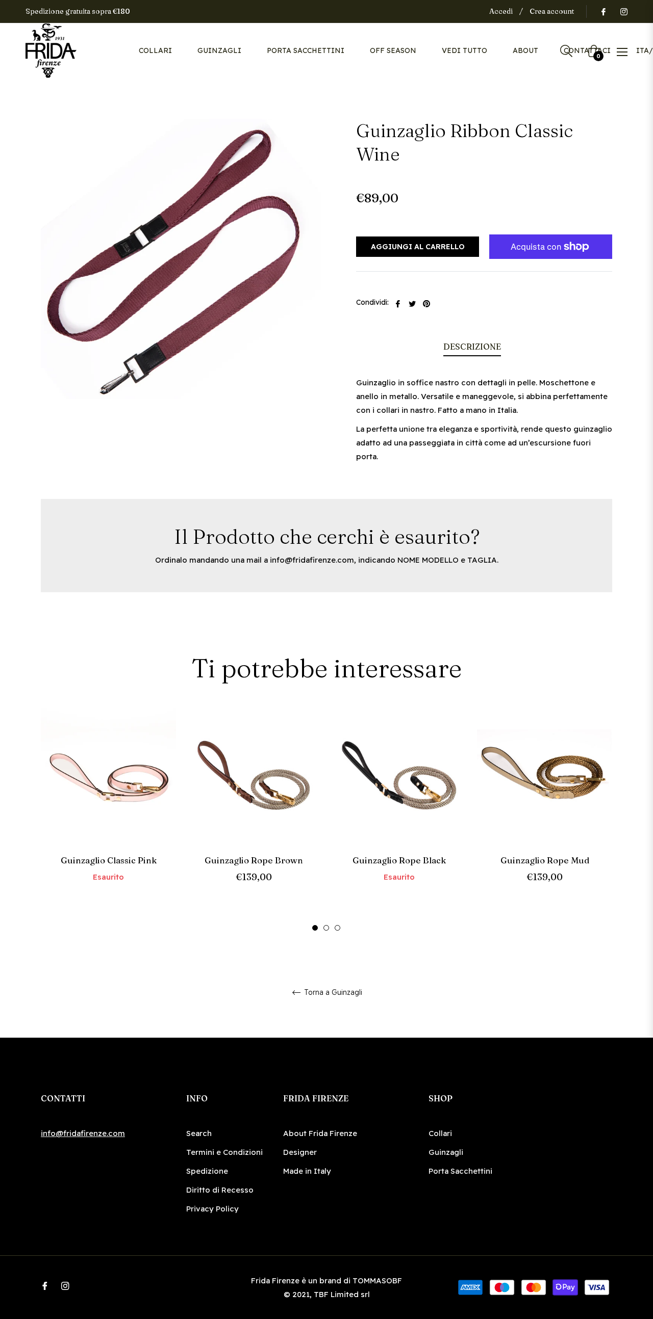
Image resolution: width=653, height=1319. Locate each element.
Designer (300, 1152)
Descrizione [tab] (472, 346)
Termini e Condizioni (224, 1152)
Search (199, 1133)
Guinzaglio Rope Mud (544, 860)
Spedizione (207, 1171)
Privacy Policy (212, 1209)
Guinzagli (446, 1152)
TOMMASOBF (377, 1280)
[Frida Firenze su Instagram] (623, 11)
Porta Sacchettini (460, 1171)
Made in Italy (307, 1171)
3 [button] (337, 928)
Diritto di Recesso (220, 1190)
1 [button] (315, 928)
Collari (440, 1133)
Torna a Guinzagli (332, 992)
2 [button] (326, 928)
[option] (108, 812)
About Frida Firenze (320, 1133)
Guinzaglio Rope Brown (254, 860)
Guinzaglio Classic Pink (109, 860)
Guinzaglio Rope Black (399, 860)
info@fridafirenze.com (312, 560)
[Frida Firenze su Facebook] (603, 11)
